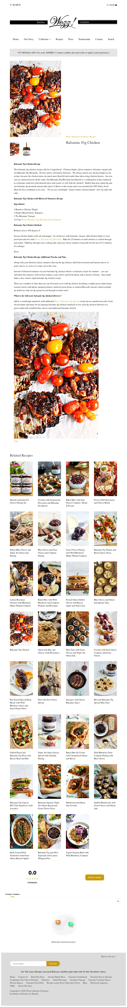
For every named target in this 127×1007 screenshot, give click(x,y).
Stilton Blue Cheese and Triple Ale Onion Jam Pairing (20, 552)
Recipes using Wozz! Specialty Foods (63, 982)
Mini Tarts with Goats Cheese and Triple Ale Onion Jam (75, 652)
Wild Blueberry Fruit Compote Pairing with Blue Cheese (103, 755)
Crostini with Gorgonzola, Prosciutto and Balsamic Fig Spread (49, 502)
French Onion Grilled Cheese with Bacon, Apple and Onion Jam (75, 602)
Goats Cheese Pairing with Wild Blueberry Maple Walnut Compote (76, 552)
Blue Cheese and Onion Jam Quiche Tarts (104, 601)
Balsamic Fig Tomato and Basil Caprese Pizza (105, 551)
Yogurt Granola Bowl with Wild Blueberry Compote (77, 854)
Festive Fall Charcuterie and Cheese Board (104, 501)
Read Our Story (38, 976)
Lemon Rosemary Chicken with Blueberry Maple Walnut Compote (20, 602)
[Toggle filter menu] (118, 901)
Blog (85, 982)
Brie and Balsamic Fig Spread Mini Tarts (103, 701)
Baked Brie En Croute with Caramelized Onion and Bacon (76, 755)
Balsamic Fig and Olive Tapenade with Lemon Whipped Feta (48, 855)
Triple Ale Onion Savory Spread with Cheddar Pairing (48, 755)
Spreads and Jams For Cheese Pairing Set (19, 501)
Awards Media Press (56, 976)
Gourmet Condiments (78, 976)
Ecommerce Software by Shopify (24, 993)
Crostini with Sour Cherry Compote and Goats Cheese (105, 652)
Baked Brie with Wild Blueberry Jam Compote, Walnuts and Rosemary (49, 602)
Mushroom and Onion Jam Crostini (75, 804)
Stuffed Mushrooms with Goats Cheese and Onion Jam (105, 805)
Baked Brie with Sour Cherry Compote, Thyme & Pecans (76, 502)
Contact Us (23, 976)
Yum (16, 441)
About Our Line (25, 985)
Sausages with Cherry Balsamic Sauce (75, 701)
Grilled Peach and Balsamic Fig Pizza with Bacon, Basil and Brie (20, 755)
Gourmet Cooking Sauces (99, 979)
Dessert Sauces (16, 982)
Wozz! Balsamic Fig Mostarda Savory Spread (41, 219)
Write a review (94, 877)
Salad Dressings (60, 979)
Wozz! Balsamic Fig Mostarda (48, 239)
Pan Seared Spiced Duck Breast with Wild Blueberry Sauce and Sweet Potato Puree (20, 704)
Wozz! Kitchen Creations (77, 136)
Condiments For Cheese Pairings (24, 979)
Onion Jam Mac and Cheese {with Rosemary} (49, 651)
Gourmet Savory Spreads (101, 976)
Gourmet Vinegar (77, 979)
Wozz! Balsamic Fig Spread (67, 301)
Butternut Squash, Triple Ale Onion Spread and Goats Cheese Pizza (48, 805)
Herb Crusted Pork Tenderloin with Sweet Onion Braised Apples (19, 855)
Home (12, 976)
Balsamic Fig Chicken (19, 649)
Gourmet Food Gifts (35, 982)
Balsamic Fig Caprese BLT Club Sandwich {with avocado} (21, 805)
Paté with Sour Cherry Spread (47, 701)
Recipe (93, 136)
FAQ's (12, 985)
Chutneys (46, 979)
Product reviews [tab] (12, 894)
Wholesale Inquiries (99, 982)
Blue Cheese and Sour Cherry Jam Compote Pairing (47, 552)
